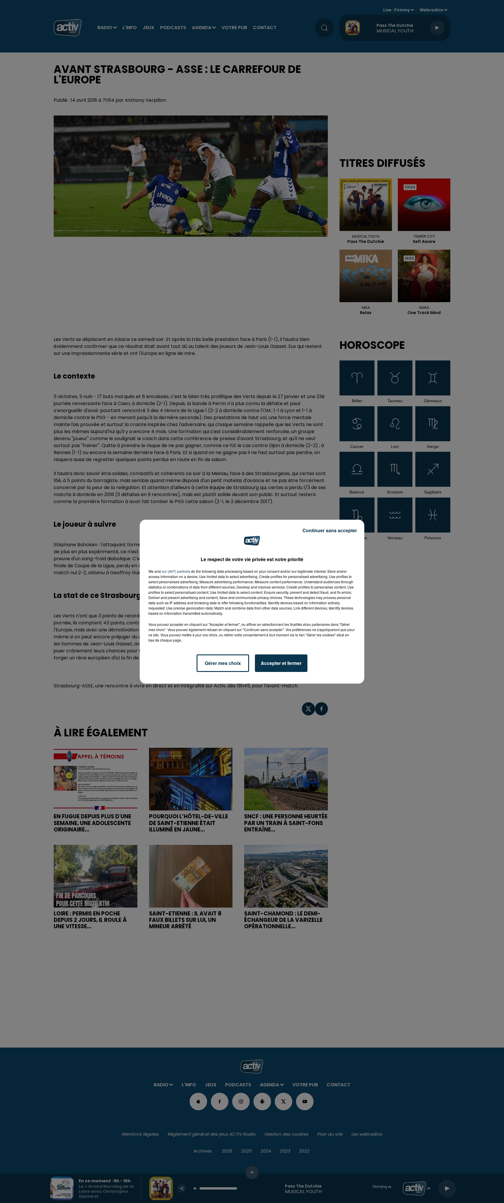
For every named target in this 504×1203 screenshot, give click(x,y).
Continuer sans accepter (329, 530)
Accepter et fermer (281, 663)
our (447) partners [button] (176, 571)
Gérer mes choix (223, 663)
